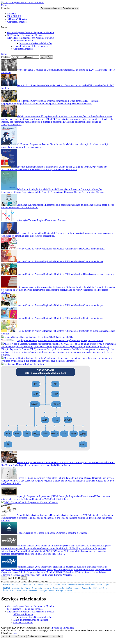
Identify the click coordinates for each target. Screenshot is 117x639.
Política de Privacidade (63, 627)
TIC (34, 584)
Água (107, 584)
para (6, 587)
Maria (12, 591)
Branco (40, 585)
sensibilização (17, 588)
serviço (47, 588)
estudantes (8, 584)
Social (69, 588)
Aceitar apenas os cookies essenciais (44, 636)
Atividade (33, 590)
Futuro (57, 584)
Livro (64, 584)
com (95, 588)
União (5, 590)
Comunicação (58, 588)
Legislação (43, 591)
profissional (21, 590)
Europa (48, 584)
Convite (77, 588)
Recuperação (37, 588)
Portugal (59, 590)
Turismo (68, 590)
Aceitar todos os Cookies (13, 636)
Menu (4, 27)
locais (18, 584)
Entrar (4, 5)
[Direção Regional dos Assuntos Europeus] (22, 2)
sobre (100, 584)
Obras (27, 588)
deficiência (103, 588)
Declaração (86, 588)
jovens (51, 590)
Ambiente (27, 584)
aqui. (15, 633)
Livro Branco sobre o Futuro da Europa (81, 585)
